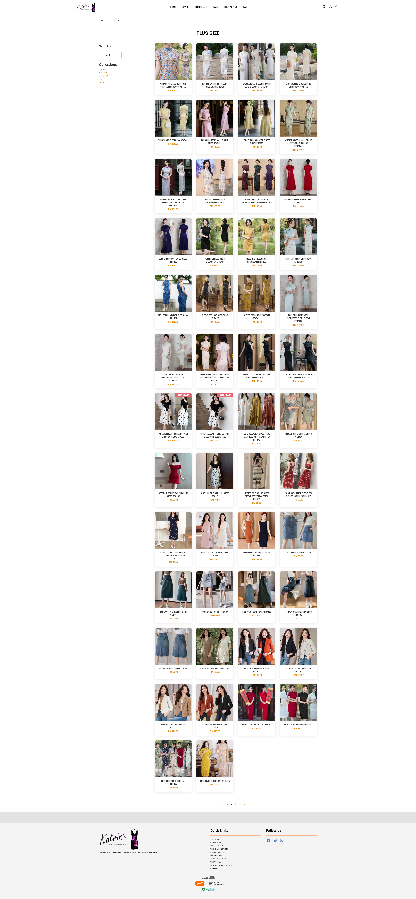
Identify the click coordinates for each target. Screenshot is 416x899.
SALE (215, 7)
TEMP (101, 83)
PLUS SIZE (104, 76)
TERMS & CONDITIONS (219, 849)
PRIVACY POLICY (217, 852)
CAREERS (214, 868)
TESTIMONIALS (216, 862)
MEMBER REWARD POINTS (221, 865)
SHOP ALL (200, 7)
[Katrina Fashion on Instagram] (275, 842)
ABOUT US (214, 839)
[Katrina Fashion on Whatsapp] (282, 842)
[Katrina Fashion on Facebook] (268, 842)
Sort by (105, 46)
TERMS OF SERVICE (218, 859)
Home (101, 21)
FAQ (245, 7)
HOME (173, 7)
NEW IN (185, 7)
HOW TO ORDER (216, 846)
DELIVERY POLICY (217, 855)
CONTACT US (231, 7)
